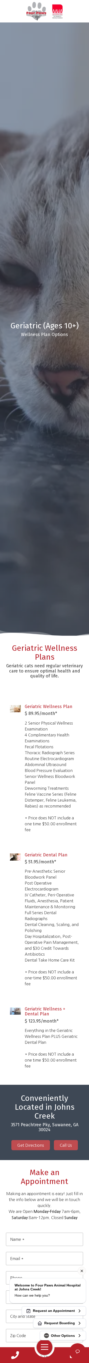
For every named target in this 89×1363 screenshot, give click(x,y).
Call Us (66, 1145)
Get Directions (30, 1145)
